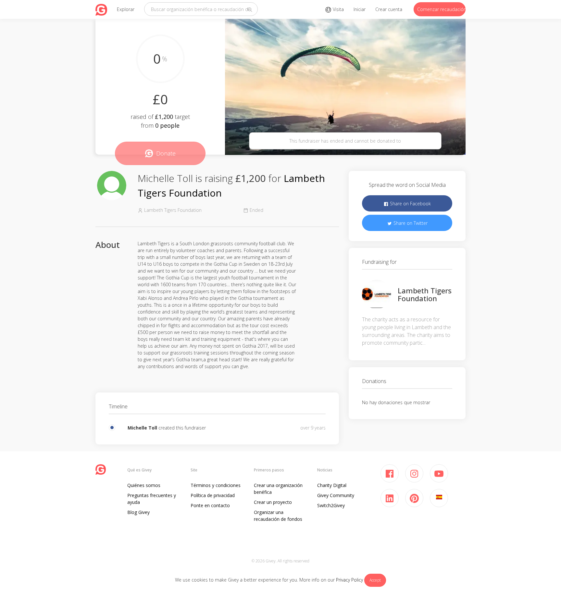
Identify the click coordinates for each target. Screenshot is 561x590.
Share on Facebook (410, 203)
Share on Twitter (410, 223)
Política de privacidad (213, 495)
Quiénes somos (143, 485)
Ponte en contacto (210, 505)
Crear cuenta (388, 9)
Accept (375, 580)
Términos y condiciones (216, 485)
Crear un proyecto (273, 502)
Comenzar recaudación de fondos (441, 9)
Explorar (125, 9)
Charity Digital (331, 485)
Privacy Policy (349, 580)
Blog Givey (138, 512)
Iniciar (360, 9)
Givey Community (335, 495)
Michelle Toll (142, 428)
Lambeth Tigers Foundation (425, 294)
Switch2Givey (331, 505)
